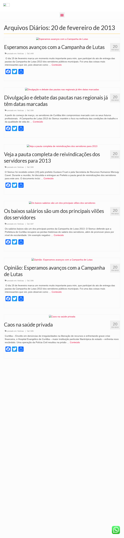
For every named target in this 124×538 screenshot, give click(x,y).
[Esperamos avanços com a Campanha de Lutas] (62, 39)
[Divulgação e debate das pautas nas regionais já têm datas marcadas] (62, 89)
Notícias (20, 53)
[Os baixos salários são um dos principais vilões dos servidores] (62, 202)
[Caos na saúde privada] (62, 316)
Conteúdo (57, 65)
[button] (62, 15)
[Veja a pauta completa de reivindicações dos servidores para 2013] (62, 146)
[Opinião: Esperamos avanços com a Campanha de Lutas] (62, 259)
